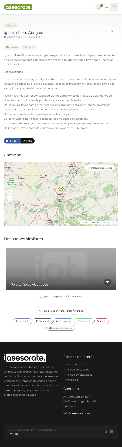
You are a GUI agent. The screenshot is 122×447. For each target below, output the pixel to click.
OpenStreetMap (98, 222)
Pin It (102, 321)
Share (29, 141)
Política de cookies (77, 369)
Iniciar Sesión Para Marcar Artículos (63, 310)
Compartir (23, 321)
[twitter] (106, 432)
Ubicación (29, 47)
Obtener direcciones (101, 168)
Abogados (11, 25)
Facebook (13, 141)
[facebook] (111, 432)
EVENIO (13, 433)
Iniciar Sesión (107, 7)
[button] (9, 192)
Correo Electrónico (62, 328)
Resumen (12, 47)
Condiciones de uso (78, 364)
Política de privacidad (79, 374)
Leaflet (84, 222)
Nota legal (72, 379)
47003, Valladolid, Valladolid (24, 37)
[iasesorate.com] (18, 7)
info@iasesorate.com (76, 413)
